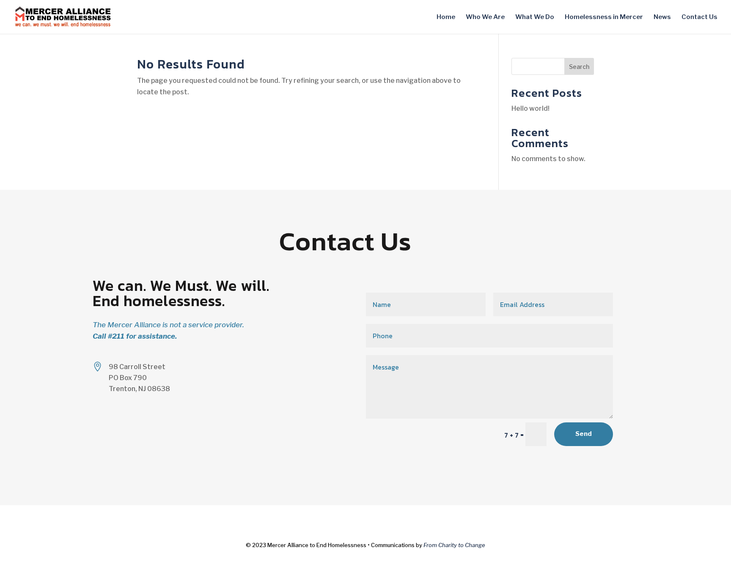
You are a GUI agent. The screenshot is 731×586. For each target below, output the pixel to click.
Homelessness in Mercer (604, 17)
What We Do (534, 17)
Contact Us (699, 17)
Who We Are (485, 17)
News (662, 17)
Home (446, 17)
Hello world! (530, 108)
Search (579, 66)
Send (583, 434)
